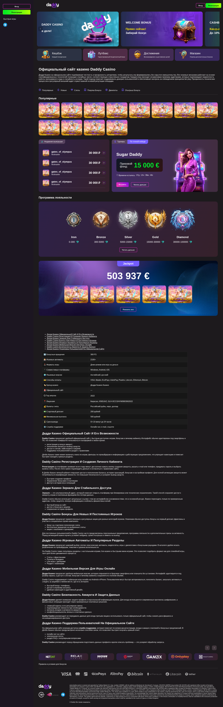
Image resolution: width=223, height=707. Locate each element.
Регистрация (16, 12)
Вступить (122, 184)
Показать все (128, 309)
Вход (17, 6)
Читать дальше (140, 185)
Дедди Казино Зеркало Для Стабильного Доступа (68, 338)
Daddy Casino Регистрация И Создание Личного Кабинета (72, 336)
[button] (40, 28)
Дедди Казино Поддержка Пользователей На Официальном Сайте (75, 349)
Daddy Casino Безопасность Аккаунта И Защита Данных (71, 347)
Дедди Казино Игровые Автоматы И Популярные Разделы (72, 343)
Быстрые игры (9, 19)
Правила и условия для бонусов (53, 664)
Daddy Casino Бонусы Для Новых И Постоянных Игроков (71, 341)
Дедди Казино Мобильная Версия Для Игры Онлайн (69, 345)
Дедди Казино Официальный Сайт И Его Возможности (70, 334)
